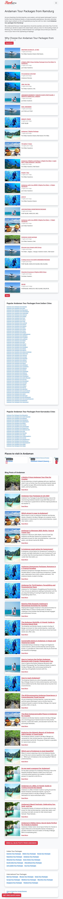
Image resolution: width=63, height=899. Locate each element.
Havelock (27, 452)
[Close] (49, 433)
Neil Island (34, 452)
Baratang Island (43, 452)
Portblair (19, 452)
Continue (20, 456)
